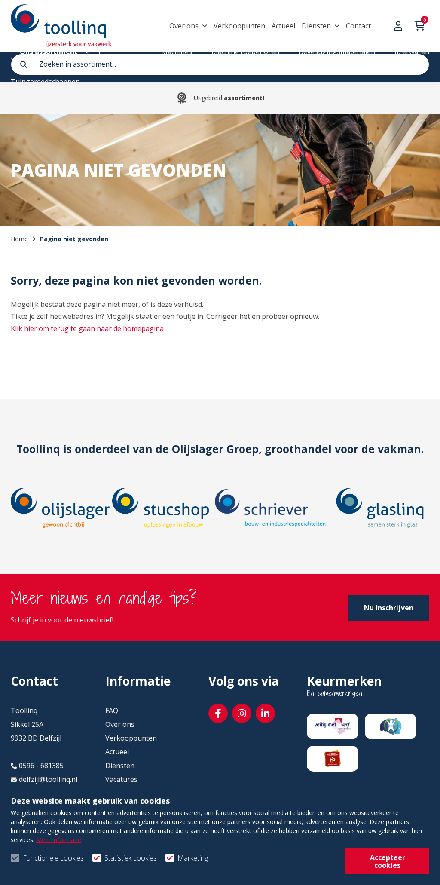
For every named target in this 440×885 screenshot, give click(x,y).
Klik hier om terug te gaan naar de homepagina (87, 328)
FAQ (111, 710)
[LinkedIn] (265, 713)
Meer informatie (58, 840)
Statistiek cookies (130, 858)
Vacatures (121, 779)
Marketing (192, 858)
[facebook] (218, 713)
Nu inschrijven (388, 607)
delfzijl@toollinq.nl (48, 779)
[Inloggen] (399, 26)
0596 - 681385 (41, 765)
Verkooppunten (239, 26)
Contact (358, 26)
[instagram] (241, 713)
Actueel (283, 26)
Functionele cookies (53, 858)
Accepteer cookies (387, 861)
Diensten (316, 26)
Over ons (184, 26)
